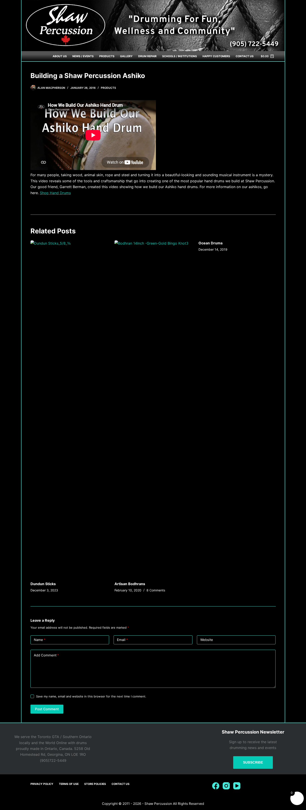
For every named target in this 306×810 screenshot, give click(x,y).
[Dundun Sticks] (69, 408)
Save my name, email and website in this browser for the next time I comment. (91, 696)
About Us (60, 56)
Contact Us (245, 56)
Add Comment (46, 655)
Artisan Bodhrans (129, 584)
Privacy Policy (41, 784)
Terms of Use (69, 784)
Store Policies (95, 784)
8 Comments (156, 590)
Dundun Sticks (43, 584)
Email (122, 640)
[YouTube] (236, 785)
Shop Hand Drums (55, 193)
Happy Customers (216, 56)
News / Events (83, 56)
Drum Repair (147, 56)
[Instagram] (226, 785)
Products (106, 56)
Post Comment (47, 709)
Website (206, 640)
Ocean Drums (210, 243)
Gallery (126, 56)
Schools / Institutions (179, 56)
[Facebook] (215, 785)
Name (39, 640)
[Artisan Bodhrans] (153, 408)
